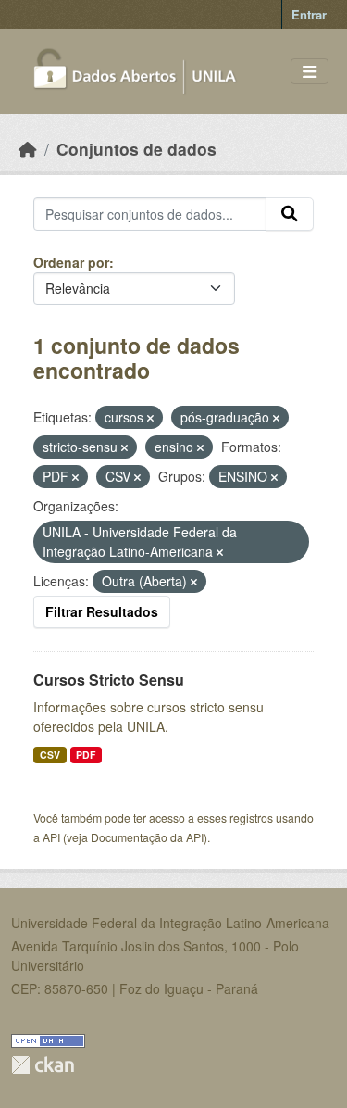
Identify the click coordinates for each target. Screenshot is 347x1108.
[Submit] (290, 214)
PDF (85, 755)
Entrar (309, 14)
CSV (50, 755)
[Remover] (150, 417)
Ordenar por (71, 262)
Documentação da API (147, 837)
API (51, 837)
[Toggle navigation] (309, 71)
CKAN (42, 1065)
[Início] (28, 148)
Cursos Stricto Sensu (108, 679)
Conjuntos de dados (136, 148)
